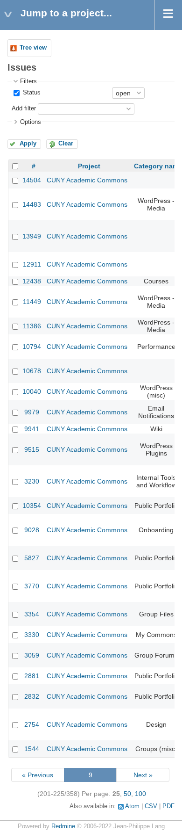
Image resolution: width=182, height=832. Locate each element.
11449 (32, 301)
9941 (31, 429)
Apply (28, 143)
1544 (31, 748)
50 (127, 793)
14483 (31, 204)
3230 (31, 481)
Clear (65, 143)
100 (140, 793)
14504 (31, 180)
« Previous (37, 775)
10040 (31, 391)
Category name (158, 166)
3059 (31, 655)
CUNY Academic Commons (87, 180)
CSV (151, 806)
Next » (143, 775)
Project (89, 166)
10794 (31, 346)
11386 (32, 326)
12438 (31, 281)
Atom (132, 806)
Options (30, 122)
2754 (31, 724)
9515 (31, 449)
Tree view (33, 47)
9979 (31, 412)
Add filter (24, 108)
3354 (31, 614)
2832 (31, 696)
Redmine (63, 826)
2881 (31, 676)
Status (31, 92)
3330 (31, 634)
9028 (31, 530)
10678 (31, 371)
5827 (31, 558)
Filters (28, 81)
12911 (32, 264)
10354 (31, 505)
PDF (168, 806)
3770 (31, 586)
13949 (31, 236)
